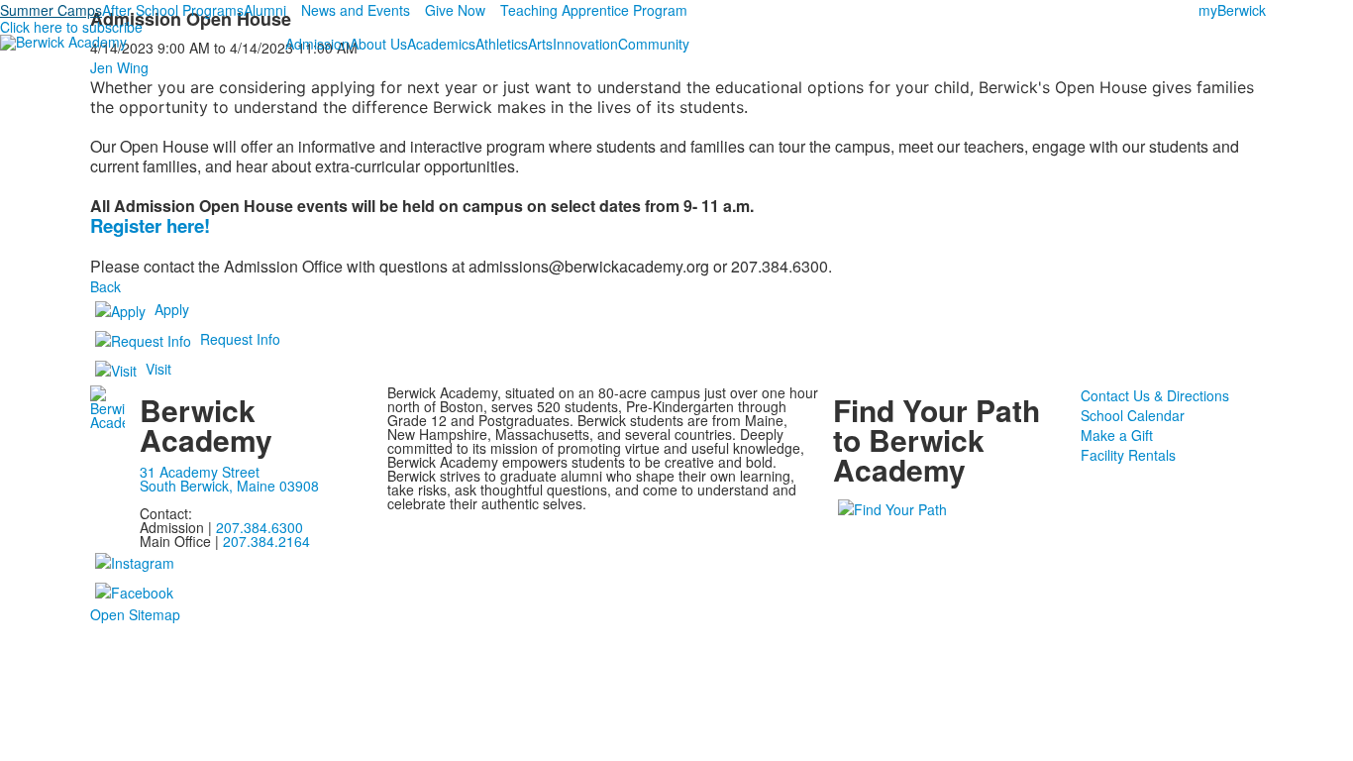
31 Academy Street (200, 472)
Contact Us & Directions (1155, 395)
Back (105, 286)
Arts (540, 44)
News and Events (355, 10)
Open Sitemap (135, 614)
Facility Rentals (1128, 455)
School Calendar (1133, 415)
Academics (441, 44)
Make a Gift (1117, 435)
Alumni (265, 10)
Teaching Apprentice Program (593, 10)
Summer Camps (51, 10)
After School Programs (173, 10)
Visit (158, 369)
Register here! (150, 225)
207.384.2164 (266, 541)
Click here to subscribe (71, 27)
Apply (172, 309)
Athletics (501, 44)
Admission (317, 44)
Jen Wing (119, 67)
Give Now (455, 10)
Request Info (240, 339)
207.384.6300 (259, 527)
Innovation (585, 44)
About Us (378, 44)
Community (653, 44)
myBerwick (1232, 10)
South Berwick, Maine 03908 (229, 485)
